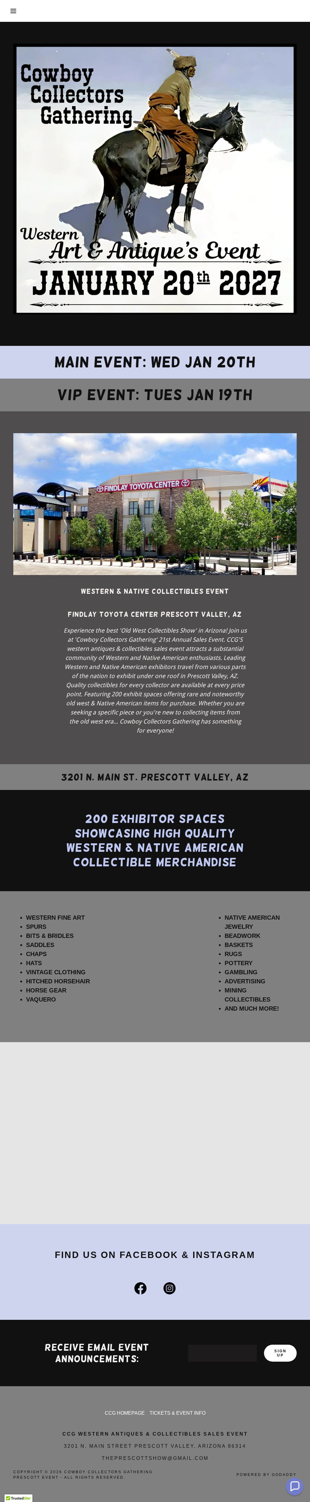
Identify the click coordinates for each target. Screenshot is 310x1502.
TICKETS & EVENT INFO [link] (178, 1413)
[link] (140, 1289)
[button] (15, 11)
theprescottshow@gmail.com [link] (155, 1458)
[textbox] (222, 1353)
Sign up (280, 1353)
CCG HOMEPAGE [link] (125, 1413)
